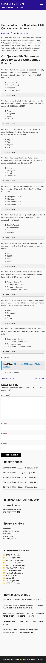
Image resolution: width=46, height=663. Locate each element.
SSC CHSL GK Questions (15, 565)
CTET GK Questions (13, 570)
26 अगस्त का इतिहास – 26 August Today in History (20, 482)
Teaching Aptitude (12, 575)
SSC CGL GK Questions (14, 568)
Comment (5, 395)
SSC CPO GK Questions (14, 563)
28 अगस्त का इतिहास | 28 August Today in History (20, 473)
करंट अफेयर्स (7, 533)
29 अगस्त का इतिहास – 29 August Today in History (20, 468)
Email (4, 434)
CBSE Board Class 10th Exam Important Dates (22, 600)
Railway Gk (9, 578)
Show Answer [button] (10, 95)
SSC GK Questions (12, 558)
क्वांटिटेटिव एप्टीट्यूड (9, 539)
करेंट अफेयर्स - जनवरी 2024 (12, 509)
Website (4, 444)
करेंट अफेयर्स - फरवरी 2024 (12, 512)
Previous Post (8, 378)
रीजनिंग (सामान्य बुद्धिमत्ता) (11, 531)
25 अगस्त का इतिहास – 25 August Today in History (20, 487)
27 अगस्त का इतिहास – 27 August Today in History (20, 477)
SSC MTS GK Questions (14, 560)
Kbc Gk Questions (12, 581)
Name (4, 424)
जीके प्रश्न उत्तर (8, 536)
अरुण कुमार (6, 33)
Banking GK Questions (14, 573)
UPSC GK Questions (13, 555)
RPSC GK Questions (13, 583)
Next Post (39, 378)
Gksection (12, 4)
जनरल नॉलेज (7, 528)
